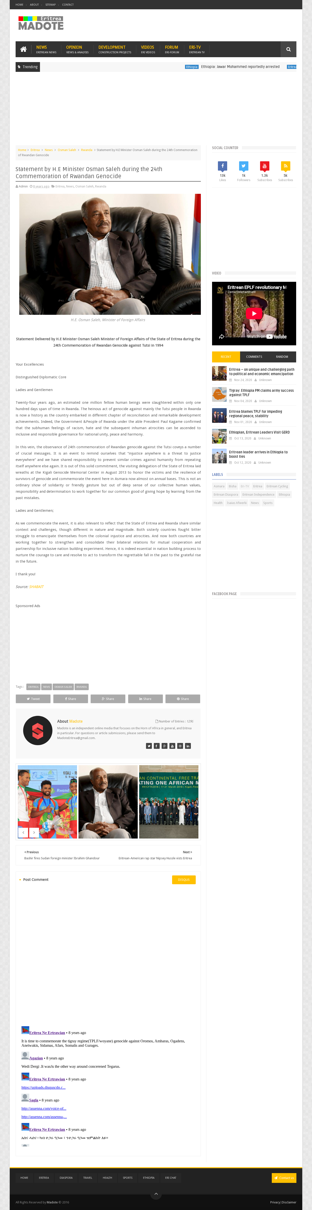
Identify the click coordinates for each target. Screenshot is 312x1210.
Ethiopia (166, 67)
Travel (87, 1177)
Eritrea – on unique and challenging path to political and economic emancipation (261, 372)
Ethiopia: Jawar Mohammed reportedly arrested (215, 67)
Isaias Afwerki (237, 503)
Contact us (286, 1178)
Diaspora (66, 1177)
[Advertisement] (156, 111)
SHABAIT (36, 587)
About (34, 4)
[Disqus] (108, 955)
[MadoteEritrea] (149, 746)
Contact (68, 4)
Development (114, 49)
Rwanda (86, 150)
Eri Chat (170, 1177)
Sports (268, 503)
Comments (254, 357)
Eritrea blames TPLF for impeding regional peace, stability (255, 414)
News (46, 49)
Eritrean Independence (258, 494)
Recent (226, 357)
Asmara (219, 486)
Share (72, 699)
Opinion (77, 49)
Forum (172, 49)
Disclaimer (289, 1202)
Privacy (275, 1202)
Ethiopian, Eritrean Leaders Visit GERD (259, 432)
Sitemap (50, 4)
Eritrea (267, 67)
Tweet (35, 699)
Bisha (232, 486)
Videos (148, 49)
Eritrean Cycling (277, 486)
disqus (184, 880)
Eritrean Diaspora (226, 494)
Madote (52, 1202)
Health (218, 503)
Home (19, 4)
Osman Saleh (67, 150)
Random (282, 357)
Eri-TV (197, 49)
